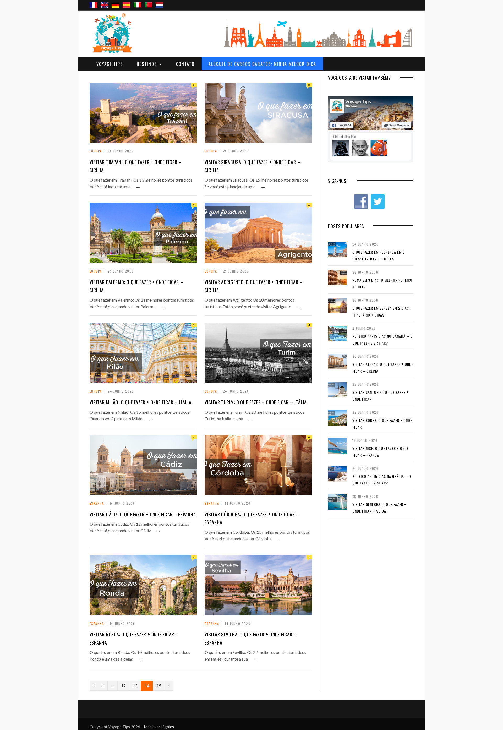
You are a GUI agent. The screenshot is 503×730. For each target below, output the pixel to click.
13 (135, 685)
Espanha (97, 503)
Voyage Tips (109, 64)
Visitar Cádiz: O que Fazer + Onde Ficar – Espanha (143, 514)
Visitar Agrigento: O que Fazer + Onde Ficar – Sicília (254, 286)
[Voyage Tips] (112, 34)
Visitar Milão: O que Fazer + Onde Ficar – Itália (141, 402)
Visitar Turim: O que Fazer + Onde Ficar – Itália (256, 402)
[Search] (408, 0)
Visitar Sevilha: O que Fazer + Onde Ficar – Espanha (251, 638)
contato (185, 64)
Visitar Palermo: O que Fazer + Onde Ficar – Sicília (137, 286)
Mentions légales (159, 726)
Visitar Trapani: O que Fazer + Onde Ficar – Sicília (136, 166)
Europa (96, 151)
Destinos (147, 64)
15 (158, 685)
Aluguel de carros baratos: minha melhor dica (262, 64)
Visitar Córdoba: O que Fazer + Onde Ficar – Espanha (252, 518)
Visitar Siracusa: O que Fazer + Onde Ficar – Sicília (252, 166)
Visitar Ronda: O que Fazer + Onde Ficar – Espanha (134, 638)
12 (123, 685)
